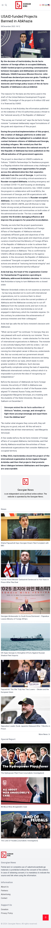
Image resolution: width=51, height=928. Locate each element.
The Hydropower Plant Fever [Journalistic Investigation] (22, 773)
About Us (5, 887)
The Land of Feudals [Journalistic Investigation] (19, 841)
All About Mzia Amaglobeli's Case (14, 807)
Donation (4, 909)
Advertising (5, 894)
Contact (4, 898)
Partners (4, 890)
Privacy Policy (7, 913)
